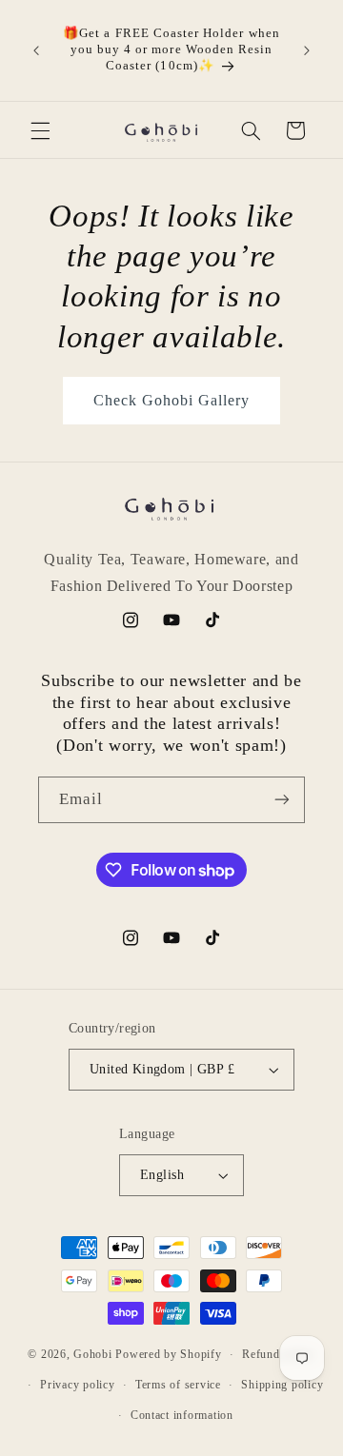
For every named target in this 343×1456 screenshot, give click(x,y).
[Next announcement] (307, 50)
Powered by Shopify (168, 1354)
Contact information (182, 1415)
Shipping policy (282, 1384)
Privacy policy (77, 1384)
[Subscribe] (282, 800)
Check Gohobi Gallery (172, 400)
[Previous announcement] (36, 50)
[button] (40, 130)
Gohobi (92, 1354)
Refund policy (278, 1354)
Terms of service (178, 1384)
